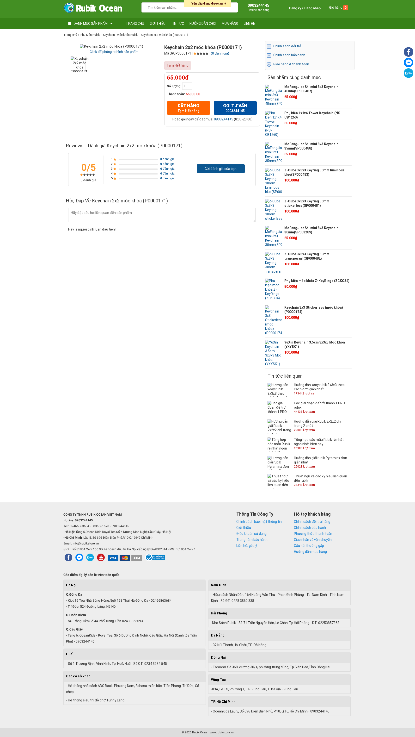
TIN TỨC (177, 23)
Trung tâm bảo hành (252, 540)
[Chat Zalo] (408, 77)
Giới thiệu (243, 528)
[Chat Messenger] (408, 66)
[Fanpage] (408, 55)
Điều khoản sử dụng (251, 534)
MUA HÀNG (230, 23)
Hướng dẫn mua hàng (310, 552)
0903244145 (223, 119)
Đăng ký (295, 8)
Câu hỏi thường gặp (309, 546)
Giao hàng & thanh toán (291, 64)
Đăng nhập (312, 8)
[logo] (92, 9)
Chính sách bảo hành (289, 55)
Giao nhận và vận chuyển (313, 540)
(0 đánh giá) (220, 53)
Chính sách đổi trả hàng (312, 522)
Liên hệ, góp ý (246, 546)
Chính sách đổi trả (287, 46)
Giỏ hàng (338, 8)
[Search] (231, 7)
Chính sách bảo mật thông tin (259, 522)
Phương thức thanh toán (313, 534)
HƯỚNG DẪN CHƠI (202, 23)
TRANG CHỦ (135, 23)
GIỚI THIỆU (157, 23)
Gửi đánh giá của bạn (221, 169)
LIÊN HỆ (249, 23)
